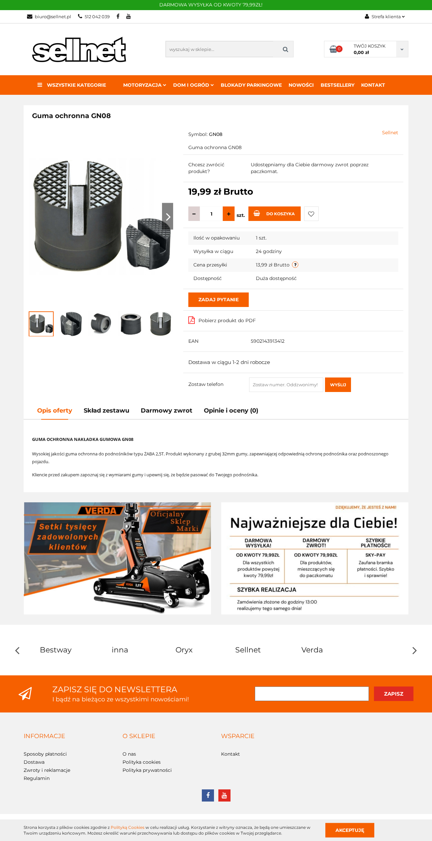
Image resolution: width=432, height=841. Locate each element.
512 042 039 (97, 16)
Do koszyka (280, 213)
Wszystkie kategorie (76, 85)
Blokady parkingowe (251, 85)
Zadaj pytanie (218, 300)
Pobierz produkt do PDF (227, 320)
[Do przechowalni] (311, 213)
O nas (129, 754)
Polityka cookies (142, 762)
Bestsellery (337, 85)
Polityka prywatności (147, 770)
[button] (44, 736)
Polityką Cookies (127, 827)
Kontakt (373, 85)
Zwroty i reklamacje (47, 770)
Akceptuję (349, 830)
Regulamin (37, 778)
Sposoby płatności (45, 754)
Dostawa (34, 762)
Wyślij (338, 384)
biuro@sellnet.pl (53, 16)
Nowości (301, 85)
